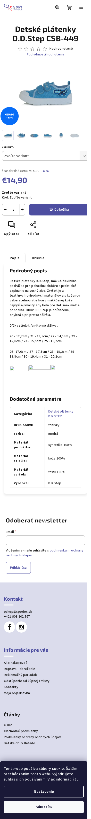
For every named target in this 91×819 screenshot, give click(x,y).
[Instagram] (21, 627)
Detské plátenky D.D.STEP (61, 414)
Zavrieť (49, 226)
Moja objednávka (17, 693)
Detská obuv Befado (19, 743)
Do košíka (61, 209)
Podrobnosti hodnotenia (46, 54)
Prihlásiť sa (18, 567)
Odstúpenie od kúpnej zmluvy (27, 681)
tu (76, 779)
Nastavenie (44, 791)
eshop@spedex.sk (18, 611)
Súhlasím (44, 807)
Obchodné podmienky (21, 731)
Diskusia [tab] (38, 258)
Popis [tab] (14, 258)
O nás (8, 725)
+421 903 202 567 (17, 616)
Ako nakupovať (15, 662)
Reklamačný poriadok (20, 675)
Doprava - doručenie (19, 668)
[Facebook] (9, 627)
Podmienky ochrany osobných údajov (32, 737)
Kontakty (11, 687)
